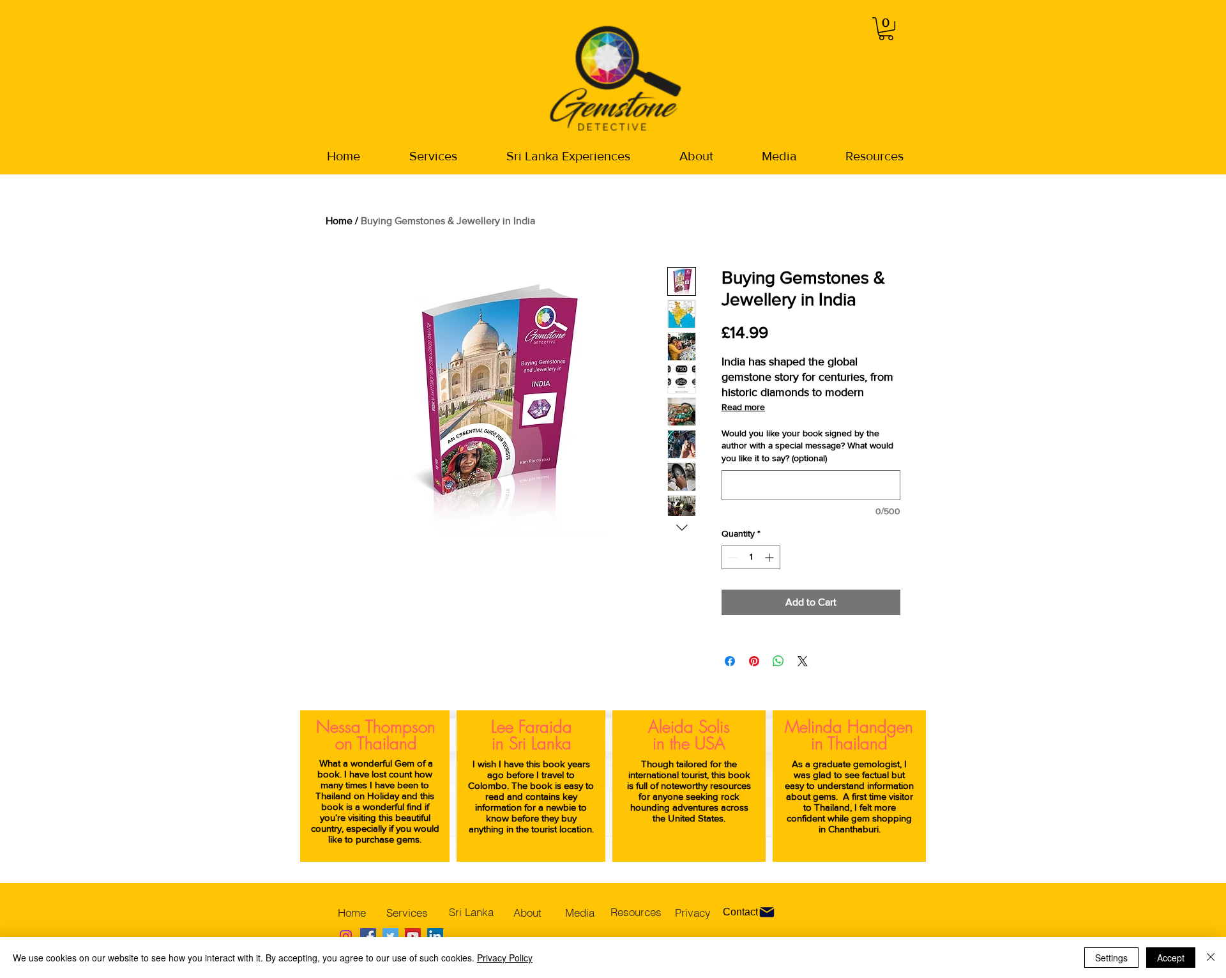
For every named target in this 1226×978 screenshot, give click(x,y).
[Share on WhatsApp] (778, 661)
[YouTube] (413, 936)
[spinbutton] (750, 557)
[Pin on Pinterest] (754, 661)
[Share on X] (802, 661)
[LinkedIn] (435, 936)
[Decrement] (731, 557)
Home (339, 220)
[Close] (1210, 957)
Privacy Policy (505, 957)
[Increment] (770, 557)
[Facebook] (368, 936)
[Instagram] (346, 936)
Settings (1111, 957)
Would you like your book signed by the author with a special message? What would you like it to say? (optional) (807, 445)
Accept (1170, 957)
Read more (743, 407)
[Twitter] (390, 936)
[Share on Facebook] (730, 661)
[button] (886, 28)
